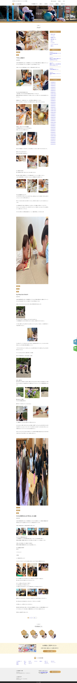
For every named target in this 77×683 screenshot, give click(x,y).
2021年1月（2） (53, 144)
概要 (24, 663)
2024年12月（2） (53, 109)
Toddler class (30, 662)
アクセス (25, 664)
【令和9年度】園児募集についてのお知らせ (55, 53)
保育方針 (17, 663)
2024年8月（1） (53, 115)
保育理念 (17, 662)
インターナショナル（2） (54, 44)
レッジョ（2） (53, 42)
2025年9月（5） (53, 97)
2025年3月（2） (53, 103)
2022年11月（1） (53, 135)
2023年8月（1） (53, 125)
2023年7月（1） (53, 127)
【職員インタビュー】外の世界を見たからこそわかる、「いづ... (55, 64)
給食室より (57, 3)
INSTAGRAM (54, 1)
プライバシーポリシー (53, 662)
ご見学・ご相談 (50, 651)
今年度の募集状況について (54, 69)
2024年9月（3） (53, 114)
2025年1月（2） (53, 107)
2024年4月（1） (53, 120)
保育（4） (52, 45)
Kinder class (30, 663)
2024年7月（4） (53, 117)
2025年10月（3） (53, 95)
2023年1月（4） (53, 134)
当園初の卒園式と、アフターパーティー (55, 73)
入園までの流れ (46, 662)
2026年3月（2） (53, 88)
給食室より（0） (53, 37)
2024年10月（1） (53, 112)
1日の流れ (46, 3)
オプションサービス (47, 663)
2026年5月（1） (53, 85)
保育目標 (17, 664)
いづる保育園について (34, 3)
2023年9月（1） (53, 124)
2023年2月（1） (53, 132)
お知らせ (59, 1)
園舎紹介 (25, 662)
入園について (63, 3)
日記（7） (52, 40)
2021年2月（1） (53, 142)
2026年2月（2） (53, 90)
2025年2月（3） (53, 105)
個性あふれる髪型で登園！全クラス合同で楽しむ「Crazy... (55, 58)
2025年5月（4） (53, 102)
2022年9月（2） (53, 137)
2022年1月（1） (53, 140)
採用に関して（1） (53, 39)
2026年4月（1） (53, 87)
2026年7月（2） (53, 83)
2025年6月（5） (53, 100)
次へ (34, 617)
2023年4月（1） (53, 130)
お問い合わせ (52, 661)
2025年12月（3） (53, 93)
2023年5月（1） (53, 129)
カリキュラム (51, 3)
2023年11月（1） (53, 122)
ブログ (64, 1)
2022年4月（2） (53, 139)
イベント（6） (53, 35)
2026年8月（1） (53, 82)
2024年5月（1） (53, 119)
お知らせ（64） (53, 34)
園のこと (41, 3)
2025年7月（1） (53, 98)
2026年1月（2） (53, 92)
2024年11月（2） (53, 110)
